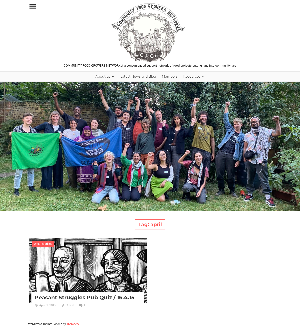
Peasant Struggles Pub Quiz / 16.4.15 (84, 297)
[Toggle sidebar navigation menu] (33, 6)
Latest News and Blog (138, 76)
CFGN (70, 305)
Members (170, 76)
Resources (191, 76)
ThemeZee (73, 324)
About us (103, 76)
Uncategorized (43, 243)
